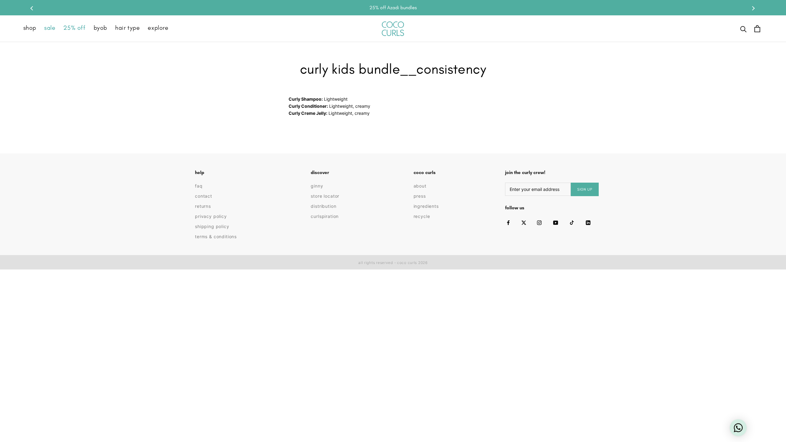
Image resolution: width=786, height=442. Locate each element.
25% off (74, 27)
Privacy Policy (211, 216)
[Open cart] (757, 28)
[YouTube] (555, 222)
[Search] (743, 28)
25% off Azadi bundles (393, 7)
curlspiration (325, 216)
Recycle (422, 216)
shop (29, 27)
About (420, 185)
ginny (317, 185)
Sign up (584, 189)
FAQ (199, 185)
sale (49, 27)
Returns (203, 206)
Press (420, 196)
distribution (323, 206)
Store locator (325, 196)
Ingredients (426, 206)
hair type (127, 27)
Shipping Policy (212, 226)
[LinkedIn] (588, 222)
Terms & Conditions (216, 236)
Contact (203, 196)
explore (158, 27)
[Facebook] (508, 222)
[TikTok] (572, 222)
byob (100, 27)
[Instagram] (539, 222)
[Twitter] (523, 222)
